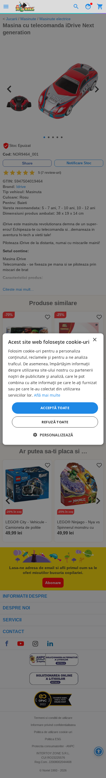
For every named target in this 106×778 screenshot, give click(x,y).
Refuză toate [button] (55, 421)
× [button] (94, 340)
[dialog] (53, 389)
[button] (53, 434)
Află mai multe (47, 395)
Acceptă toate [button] (54, 407)
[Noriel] (25, 6)
